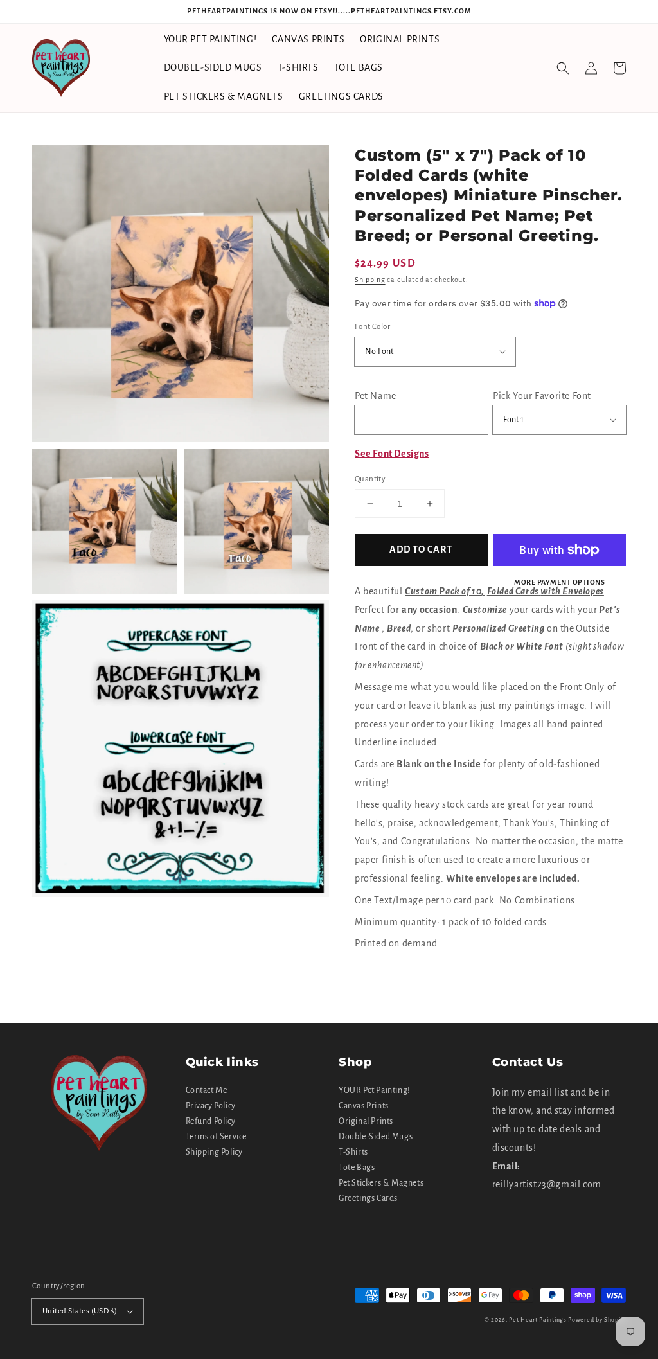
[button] (563, 68)
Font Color (372, 327)
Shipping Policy (214, 1152)
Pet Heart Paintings (537, 1320)
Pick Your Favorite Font (542, 396)
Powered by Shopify (597, 1320)
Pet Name (375, 396)
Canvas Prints (364, 1105)
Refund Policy (211, 1121)
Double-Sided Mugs (376, 1136)
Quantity (370, 479)
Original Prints (366, 1121)
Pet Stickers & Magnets (381, 1182)
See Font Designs (392, 454)
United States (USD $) (79, 1311)
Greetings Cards (368, 1198)
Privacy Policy (211, 1105)
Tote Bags (357, 1167)
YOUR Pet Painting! (375, 1090)
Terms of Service (216, 1136)
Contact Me (206, 1090)
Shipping (370, 279)
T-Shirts (353, 1152)
